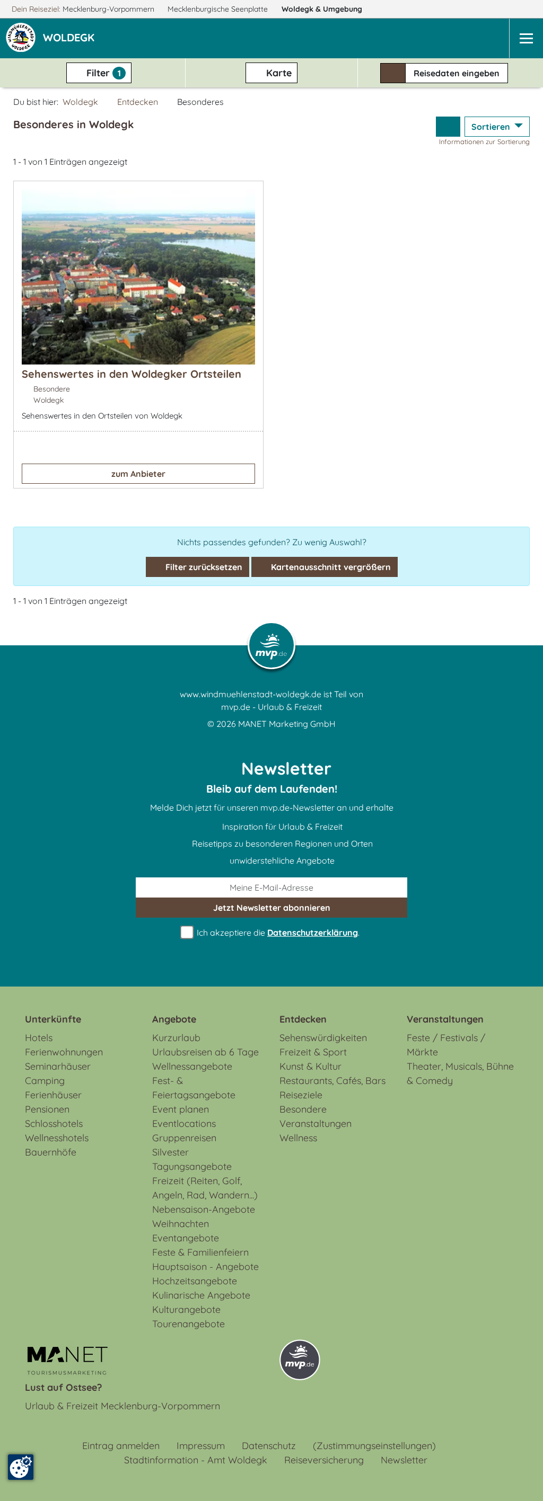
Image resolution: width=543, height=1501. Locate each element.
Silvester (170, 1152)
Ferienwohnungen (64, 1052)
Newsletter (404, 1460)
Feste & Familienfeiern (200, 1252)
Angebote (174, 1019)
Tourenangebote (188, 1324)
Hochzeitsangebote (194, 1281)
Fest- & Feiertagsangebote (193, 1087)
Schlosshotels (54, 1123)
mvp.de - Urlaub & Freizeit (271, 706)
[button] (71, 39)
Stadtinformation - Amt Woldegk (195, 1460)
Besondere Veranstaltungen (315, 1116)
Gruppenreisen (184, 1138)
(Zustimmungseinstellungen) (374, 1446)
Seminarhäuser (58, 1066)
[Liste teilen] (448, 127)
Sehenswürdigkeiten (323, 1038)
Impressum (201, 1446)
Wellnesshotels (57, 1138)
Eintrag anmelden (121, 1446)
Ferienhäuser (53, 1095)
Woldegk (322, 9)
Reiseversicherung (324, 1460)
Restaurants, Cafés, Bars (332, 1080)
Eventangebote (185, 1238)
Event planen (180, 1109)
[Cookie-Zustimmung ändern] (20, 1467)
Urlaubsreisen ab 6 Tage (205, 1052)
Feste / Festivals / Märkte (446, 1045)
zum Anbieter (138, 473)
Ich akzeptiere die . (277, 932)
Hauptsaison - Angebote (205, 1266)
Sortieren (491, 126)
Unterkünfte (53, 1019)
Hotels (38, 1038)
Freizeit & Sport (313, 1052)
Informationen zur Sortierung (484, 141)
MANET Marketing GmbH (287, 723)
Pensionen (47, 1109)
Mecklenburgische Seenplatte (219, 9)
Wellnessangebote (192, 1066)
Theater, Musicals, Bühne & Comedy (460, 1073)
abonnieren (271, 907)
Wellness (298, 1138)
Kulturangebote (186, 1309)
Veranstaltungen (445, 1019)
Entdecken (137, 101)
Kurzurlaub (176, 1038)
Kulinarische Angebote (201, 1295)
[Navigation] (526, 38)
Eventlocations (184, 1123)
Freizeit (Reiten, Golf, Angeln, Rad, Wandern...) (205, 1188)
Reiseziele (300, 1095)
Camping (45, 1080)
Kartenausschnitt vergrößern (330, 567)
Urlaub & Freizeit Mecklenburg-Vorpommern (122, 1406)
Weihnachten (180, 1224)
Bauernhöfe (50, 1152)
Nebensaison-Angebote (203, 1209)
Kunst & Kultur (310, 1066)
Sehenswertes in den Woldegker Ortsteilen (131, 373)
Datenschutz (269, 1446)
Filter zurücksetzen (202, 567)
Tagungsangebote (192, 1166)
